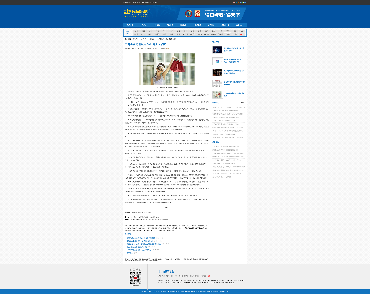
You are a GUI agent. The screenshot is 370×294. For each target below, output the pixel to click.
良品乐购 (130, 25)
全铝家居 (235, 34)
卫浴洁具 (192, 34)
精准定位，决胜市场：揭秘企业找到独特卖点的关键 (227, 170)
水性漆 (150, 34)
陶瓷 (213, 31)
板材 (185, 31)
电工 (143, 31)
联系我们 (154, 2)
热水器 (136, 34)
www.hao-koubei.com (144, 212)
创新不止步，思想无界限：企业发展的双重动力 (226, 173)
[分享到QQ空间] (238, 2)
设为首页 (135, 2)
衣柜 (171, 31)
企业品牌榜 (197, 25)
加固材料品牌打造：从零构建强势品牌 (223, 134)
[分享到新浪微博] (234, 2)
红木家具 (213, 34)
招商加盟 (183, 25)
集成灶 (164, 34)
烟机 (206, 31)
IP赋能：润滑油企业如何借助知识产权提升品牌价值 (227, 131)
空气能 (186, 276)
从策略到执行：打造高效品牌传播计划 (223, 163)
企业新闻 (156, 25)
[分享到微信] (243, 2)
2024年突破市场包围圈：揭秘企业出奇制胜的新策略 (227, 153)
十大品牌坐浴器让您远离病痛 (137, 247)
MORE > (243, 42)
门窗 (157, 31)
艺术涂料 (220, 34)
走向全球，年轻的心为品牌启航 (221, 177)
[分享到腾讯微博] (236, 2)
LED (227, 31)
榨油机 (197, 276)
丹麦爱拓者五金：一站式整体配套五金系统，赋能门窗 (228, 107)
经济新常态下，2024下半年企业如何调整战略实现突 (227, 156)
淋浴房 (143, 34)
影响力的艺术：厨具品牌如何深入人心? (224, 121)
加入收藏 (141, 2)
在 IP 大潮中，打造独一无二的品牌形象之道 (225, 146)
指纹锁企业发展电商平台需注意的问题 (140, 241)
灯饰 (241, 31)
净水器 (157, 34)
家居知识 (239, 25)
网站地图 (148, 2)
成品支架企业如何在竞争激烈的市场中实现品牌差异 (227, 137)
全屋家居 (227, 34)
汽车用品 (199, 34)
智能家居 (206, 34)
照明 (234, 31)
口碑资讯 (143, 39)
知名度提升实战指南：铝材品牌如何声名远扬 (225, 117)
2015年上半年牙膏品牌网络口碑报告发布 (145, 217)
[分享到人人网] (241, 2)
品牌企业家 (225, 25)
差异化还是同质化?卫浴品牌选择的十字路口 (225, 124)
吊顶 (192, 31)
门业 (164, 31)
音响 (171, 276)
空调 (220, 31)
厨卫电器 (185, 34)
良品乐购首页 (127, 2)
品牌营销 (170, 25)
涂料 (136, 31)
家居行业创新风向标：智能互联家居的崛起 (225, 150)
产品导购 (211, 25)
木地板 (171, 34)
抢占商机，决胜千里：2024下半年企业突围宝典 (226, 160)
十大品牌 (143, 25)
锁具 (150, 31)
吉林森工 (130, 253)
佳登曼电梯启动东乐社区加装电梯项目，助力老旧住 (227, 127)
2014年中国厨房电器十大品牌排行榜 (139, 250)
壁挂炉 (179, 34)
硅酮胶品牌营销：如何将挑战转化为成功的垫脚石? (227, 114)
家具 (178, 31)
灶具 (199, 31)
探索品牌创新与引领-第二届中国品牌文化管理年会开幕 (149, 219)
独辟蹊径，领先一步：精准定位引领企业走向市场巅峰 (228, 167)
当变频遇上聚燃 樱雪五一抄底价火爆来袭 (141, 238)
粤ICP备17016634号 (196, 291)
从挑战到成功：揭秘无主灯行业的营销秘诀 (225, 110)
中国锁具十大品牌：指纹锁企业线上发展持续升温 (144, 244)
